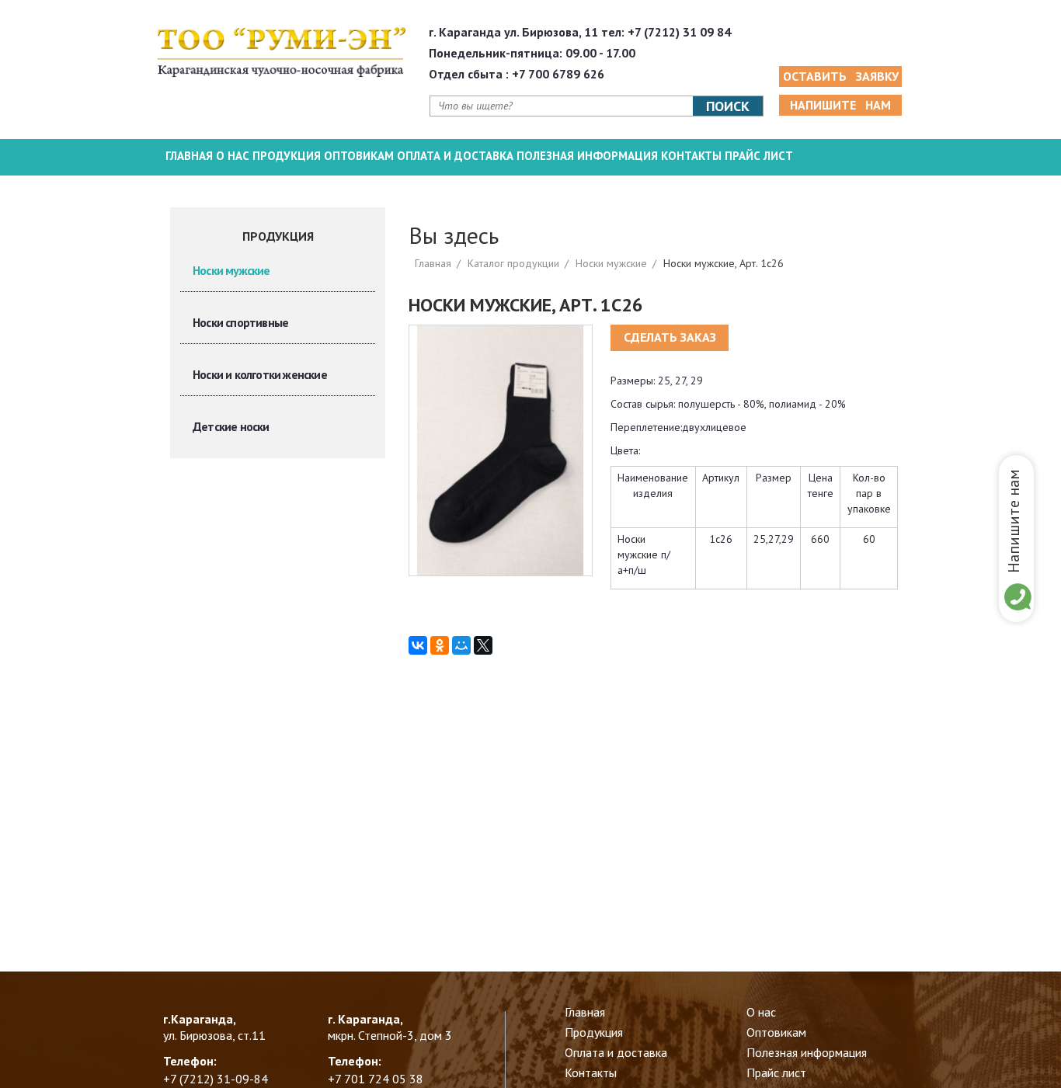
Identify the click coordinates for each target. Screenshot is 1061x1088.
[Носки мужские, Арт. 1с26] (501, 449)
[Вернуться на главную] (281, 52)
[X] (483, 645)
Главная (189, 155)
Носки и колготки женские (260, 374)
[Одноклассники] (439, 645)
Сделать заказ (670, 337)
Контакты (691, 155)
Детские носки (231, 426)
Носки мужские (231, 270)
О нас (232, 155)
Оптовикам (359, 155)
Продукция (286, 155)
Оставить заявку (841, 76)
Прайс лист (759, 155)
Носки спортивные (240, 322)
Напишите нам (1014, 521)
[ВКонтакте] (418, 645)
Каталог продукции (513, 263)
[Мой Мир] (461, 645)
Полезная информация (587, 155)
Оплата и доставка (455, 155)
